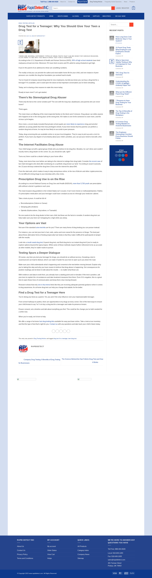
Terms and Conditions (25, 558)
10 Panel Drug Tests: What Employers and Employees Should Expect (123, 50)
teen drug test (72, 338)
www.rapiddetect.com (36, 573)
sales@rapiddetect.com (116, 560)
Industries (106, 16)
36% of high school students (82, 60)
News (125, 1)
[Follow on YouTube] (123, 159)
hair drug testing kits (46, 321)
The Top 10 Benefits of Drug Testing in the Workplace (124, 113)
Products (132, 1)
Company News (83, 554)
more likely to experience (75, 124)
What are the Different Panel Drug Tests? (124, 93)
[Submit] (113, 8)
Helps (49, 558)
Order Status (52, 550)
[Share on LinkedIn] (68, 331)
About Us (63, 1)
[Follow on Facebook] (116, 155)
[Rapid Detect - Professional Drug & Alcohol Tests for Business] (33, 8)
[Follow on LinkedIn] (119, 159)
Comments (119, 43)
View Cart (51, 554)
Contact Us (71, 1)
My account (51, 546)
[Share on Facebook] (53, 331)
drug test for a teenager (60, 338)
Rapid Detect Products (35, 16)
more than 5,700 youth (81, 183)
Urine (51, 16)
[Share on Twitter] (57, 331)
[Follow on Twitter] (122, 155)
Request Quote (82, 1)
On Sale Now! (120, 16)
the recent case (94, 161)
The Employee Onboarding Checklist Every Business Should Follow (124, 135)
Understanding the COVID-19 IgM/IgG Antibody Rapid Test (123, 83)
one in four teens (44, 285)
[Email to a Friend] (61, 331)
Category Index (83, 550)
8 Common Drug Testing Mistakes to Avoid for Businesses (123, 124)
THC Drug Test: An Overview (122, 74)
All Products (82, 546)
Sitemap (81, 558)
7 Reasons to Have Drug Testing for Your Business (123, 102)
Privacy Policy (22, 554)
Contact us (53, 324)
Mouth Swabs (63, 16)
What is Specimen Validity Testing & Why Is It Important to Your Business (124, 63)
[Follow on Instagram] (119, 155)
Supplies (96, 16)
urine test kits (41, 227)
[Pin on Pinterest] (64, 331)
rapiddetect (41, 36)
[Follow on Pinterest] (126, 155)
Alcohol (75, 16)
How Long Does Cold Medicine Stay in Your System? (124, 39)
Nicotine (86, 16)
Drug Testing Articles (96, 1)
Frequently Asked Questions (113, 1)
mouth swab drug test (35, 242)
